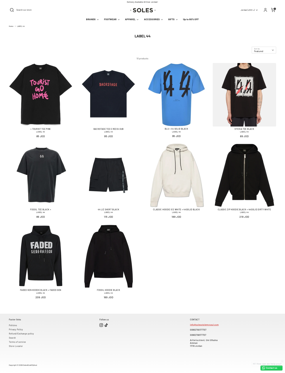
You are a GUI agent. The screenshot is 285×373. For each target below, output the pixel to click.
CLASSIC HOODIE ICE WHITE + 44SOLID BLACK (176, 209)
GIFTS (171, 19)
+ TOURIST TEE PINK (40, 129)
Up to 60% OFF (191, 19)
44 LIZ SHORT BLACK (108, 209)
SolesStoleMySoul (30, 365)
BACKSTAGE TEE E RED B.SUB (109, 129)
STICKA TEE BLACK (244, 129)
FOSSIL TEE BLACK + (40, 209)
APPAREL (130, 19)
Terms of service (17, 342)
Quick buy (41, 121)
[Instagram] (101, 325)
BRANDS (91, 19)
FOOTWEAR (110, 19)
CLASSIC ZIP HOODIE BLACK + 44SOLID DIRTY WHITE (244, 209)
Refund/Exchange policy (21, 333)
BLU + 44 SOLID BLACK (176, 129)
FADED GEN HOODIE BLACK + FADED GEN (40, 290)
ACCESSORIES (152, 19)
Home (11, 26)
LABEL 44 (21, 26)
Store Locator (16, 346)
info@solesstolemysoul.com (204, 324)
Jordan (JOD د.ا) (248, 10)
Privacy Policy (16, 329)
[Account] (265, 10)
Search (12, 338)
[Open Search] (12, 10)
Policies (13, 325)
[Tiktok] (106, 325)
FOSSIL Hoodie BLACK (108, 290)
